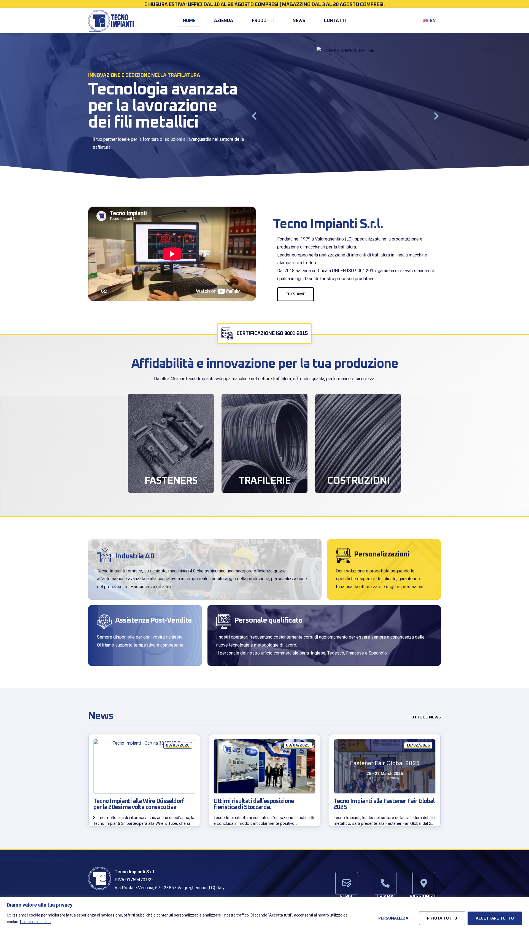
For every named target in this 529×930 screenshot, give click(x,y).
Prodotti (263, 20)
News (299, 20)
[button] (254, 116)
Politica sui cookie (35, 922)
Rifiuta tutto (442, 918)
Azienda (223, 20)
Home (189, 20)
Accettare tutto (495, 918)
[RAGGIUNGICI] (423, 883)
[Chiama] (385, 883)
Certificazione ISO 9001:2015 (272, 333)
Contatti (335, 20)
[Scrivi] (346, 883)
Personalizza (393, 918)
